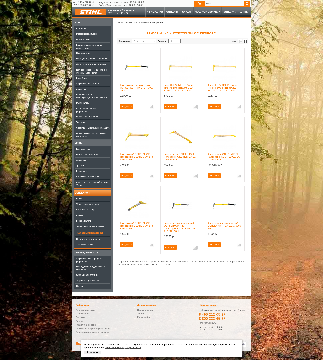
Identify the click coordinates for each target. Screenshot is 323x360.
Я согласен (92, 352)
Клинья (79, 215)
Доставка (172, 12)
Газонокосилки (83, 39)
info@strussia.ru (207, 323)
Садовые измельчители (87, 177)
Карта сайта (143, 317)
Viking (79, 143)
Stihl (78, 22)
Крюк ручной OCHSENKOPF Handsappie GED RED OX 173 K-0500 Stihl (136, 226)
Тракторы (80, 122)
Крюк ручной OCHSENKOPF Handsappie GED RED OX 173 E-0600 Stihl (180, 157)
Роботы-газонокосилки (87, 117)
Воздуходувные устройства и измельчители (90, 46)
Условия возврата (85, 310)
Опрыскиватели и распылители (91, 64)
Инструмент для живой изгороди (91, 59)
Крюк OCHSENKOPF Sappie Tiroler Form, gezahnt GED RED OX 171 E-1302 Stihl (223, 88)
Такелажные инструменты (89, 233)
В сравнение (152, 107)
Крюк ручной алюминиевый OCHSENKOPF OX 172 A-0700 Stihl (224, 226)
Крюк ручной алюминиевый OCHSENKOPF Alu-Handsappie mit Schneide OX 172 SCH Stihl (179, 227)
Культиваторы (83, 103)
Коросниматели (83, 221)
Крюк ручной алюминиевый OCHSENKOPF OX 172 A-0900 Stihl (136, 88)
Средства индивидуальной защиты (93, 128)
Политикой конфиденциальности (123, 347)
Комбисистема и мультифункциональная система (91, 96)
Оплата (187, 12)
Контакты (229, 12)
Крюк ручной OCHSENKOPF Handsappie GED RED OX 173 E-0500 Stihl (136, 157)
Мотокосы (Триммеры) (87, 34)
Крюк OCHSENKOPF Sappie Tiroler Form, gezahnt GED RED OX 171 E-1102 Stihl (179, 88)
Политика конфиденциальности (93, 328)
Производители (145, 310)
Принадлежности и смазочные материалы (91, 135)
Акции (244, 12)
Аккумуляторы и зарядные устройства (89, 260)
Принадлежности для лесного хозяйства (90, 268)
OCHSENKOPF (83, 192)
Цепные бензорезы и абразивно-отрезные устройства (92, 71)
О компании (155, 12)
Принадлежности (86, 252)
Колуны (79, 199)
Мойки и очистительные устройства (87, 110)
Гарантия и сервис (207, 12)
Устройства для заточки (87, 280)
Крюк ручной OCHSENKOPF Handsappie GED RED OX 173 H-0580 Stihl (224, 157)
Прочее (79, 286)
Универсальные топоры (87, 204)
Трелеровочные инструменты (90, 226)
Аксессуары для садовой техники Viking (92, 183)
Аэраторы (81, 89)
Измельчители (83, 53)
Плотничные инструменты (89, 239)
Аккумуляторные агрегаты (88, 83)
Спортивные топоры (86, 210)
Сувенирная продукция (87, 275)
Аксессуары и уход (85, 245)
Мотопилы (81, 28)
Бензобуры (81, 78)
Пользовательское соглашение (92, 332)
